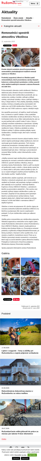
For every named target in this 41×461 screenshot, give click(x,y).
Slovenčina (19, 1)
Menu (33, 3)
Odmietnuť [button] (16, 458)
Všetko (4, 439)
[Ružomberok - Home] (12, 4)
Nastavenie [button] (25, 458)
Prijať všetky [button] (32, 455)
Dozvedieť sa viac (20, 455)
